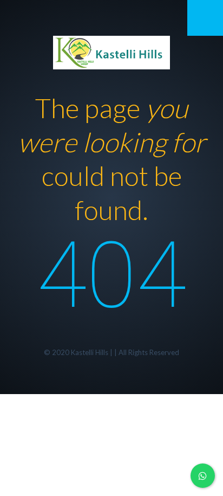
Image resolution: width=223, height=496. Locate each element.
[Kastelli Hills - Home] (111, 51)
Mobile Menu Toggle (205, 18)
